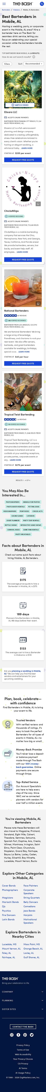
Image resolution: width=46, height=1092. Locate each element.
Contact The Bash (23, 1026)
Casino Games (17, 516)
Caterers (30, 516)
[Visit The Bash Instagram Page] (12, 1035)
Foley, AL (6, 952)
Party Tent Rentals (31, 520)
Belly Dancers (31, 901)
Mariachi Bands (10, 901)
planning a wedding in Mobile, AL (22, 672)
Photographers (12, 502)
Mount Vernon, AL (11, 948)
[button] (23, 992)
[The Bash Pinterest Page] (25, 1035)
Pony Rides (24, 511)
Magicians (7, 897)
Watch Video (21, 104)
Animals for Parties (31, 502)
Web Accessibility (23, 1054)
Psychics (6, 910)
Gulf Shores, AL (32, 957)
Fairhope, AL (8, 957)
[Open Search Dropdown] (42, 4)
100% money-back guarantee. (27, 765)
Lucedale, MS (9, 944)
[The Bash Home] (23, 3)
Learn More (26, 148)
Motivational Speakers (30, 921)
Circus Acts (38, 511)
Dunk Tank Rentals (31, 530)
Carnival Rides (13, 530)
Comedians (30, 906)
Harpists (28, 915)
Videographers (9, 511)
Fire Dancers (8, 915)
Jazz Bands (29, 910)
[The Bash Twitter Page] (31, 1035)
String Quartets (32, 897)
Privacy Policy (23, 1045)
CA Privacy (23, 1063)
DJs (3, 906)
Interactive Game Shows (30, 525)
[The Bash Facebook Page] (18, 1035)
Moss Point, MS (32, 944)
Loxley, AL (29, 952)
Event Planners (13, 520)
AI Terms (23, 1068)
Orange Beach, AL (33, 948)
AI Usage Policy (23, 1073)
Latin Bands (8, 919)
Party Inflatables (22, 534)
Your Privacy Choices (23, 1059)
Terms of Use (23, 1049)
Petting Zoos (33, 507)
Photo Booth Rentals (16, 507)
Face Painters (31, 885)
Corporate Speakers (29, 891)
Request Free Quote (23, 159)
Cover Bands (9, 885)
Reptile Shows (11, 525)
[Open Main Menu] (4, 4)
